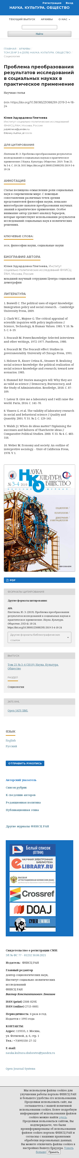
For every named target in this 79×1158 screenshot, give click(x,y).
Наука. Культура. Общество (39, 8)
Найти (39, 33)
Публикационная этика (22, 810)
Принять (54, 1152)
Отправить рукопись (25, 763)
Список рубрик (16, 787)
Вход (69, 2)
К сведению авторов (21, 795)
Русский (11, 746)
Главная (10, 48)
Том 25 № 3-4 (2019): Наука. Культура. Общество (37, 52)
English (11, 740)
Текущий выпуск (22, 19)
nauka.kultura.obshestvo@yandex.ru (30, 1053)
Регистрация (52, 2)
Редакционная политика (23, 802)
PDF (12, 580)
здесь (63, 1117)
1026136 (28, 133)
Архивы (47, 19)
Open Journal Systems (20, 1068)
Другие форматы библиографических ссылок (35, 637)
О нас (63, 19)
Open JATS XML (18, 710)
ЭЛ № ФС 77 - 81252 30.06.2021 (26, 955)
